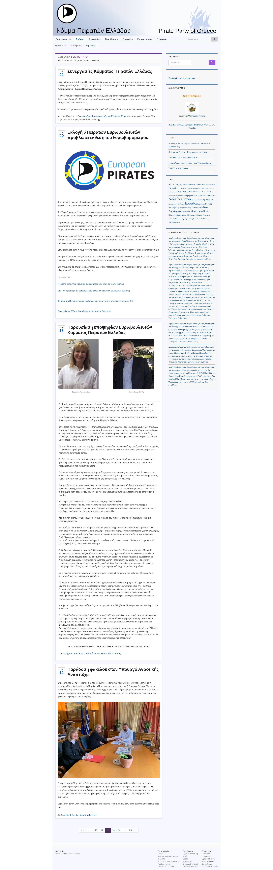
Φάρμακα (177, 222)
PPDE (184, 192)
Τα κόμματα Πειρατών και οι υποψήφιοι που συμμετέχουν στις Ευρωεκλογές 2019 (95, 301)
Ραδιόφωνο (206, 215)
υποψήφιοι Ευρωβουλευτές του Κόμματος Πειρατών (106, 116)
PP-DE (179, 192)
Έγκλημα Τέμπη (201, 192)
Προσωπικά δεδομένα (194, 215)
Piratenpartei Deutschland (196, 188)
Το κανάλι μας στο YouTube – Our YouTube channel (189, 163)
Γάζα (195, 195)
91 (102, 830)
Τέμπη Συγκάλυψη (194, 219)
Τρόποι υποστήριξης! (192, 96)
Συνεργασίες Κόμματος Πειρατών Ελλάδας (109, 71)
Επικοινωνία (144, 39)
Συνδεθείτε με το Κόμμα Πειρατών (182, 157)
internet (212, 184)
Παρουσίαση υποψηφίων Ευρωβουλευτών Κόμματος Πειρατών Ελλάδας (109, 329)
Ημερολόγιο (206, 856)
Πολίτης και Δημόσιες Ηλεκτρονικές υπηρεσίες (187, 152)
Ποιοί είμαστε (62, 39)
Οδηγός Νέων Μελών (210, 866)
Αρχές (185, 856)
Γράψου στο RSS (164, 864)
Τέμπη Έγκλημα (182, 219)
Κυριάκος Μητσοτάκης (183, 207)
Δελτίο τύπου (179, 199)
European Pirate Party (192, 184)
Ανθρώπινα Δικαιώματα (175, 195)
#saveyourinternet (88, 815)
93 (113, 830)
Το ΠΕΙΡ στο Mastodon (178, 168)
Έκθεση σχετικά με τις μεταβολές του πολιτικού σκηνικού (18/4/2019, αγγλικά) (94, 290)
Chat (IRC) (162, 859)
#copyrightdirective (70, 815)
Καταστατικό (188, 861)
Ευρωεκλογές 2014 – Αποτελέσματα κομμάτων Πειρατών (84, 311)
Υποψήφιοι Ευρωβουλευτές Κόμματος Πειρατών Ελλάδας (91, 653)
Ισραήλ (172, 207)
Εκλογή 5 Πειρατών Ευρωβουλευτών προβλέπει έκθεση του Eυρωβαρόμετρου (107, 134)
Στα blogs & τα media (190, 864)
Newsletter (173, 188)
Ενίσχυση (162, 39)
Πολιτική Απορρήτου (166, 866)
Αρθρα (79, 39)
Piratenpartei (183, 188)
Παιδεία (206, 211)
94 (119, 830)
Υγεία (171, 222)
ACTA (171, 184)
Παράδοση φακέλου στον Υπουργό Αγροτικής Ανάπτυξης (113, 671)
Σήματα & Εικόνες (208, 859)
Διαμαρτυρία (207, 199)
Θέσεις (185, 859)
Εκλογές (181, 204)
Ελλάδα (191, 203)
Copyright (179, 184)
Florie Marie (205, 184)
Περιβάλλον (181, 215)
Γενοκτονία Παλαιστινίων (206, 196)
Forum (160, 854)
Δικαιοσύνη (172, 204)
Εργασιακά (201, 204)
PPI (194, 192)
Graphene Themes (75, 854)
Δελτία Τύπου (207, 864)
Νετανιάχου (186, 211)
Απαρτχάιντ (188, 196)
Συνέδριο (172, 218)
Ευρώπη (208, 204)
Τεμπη (203, 219)
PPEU (189, 192)
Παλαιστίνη (172, 215)
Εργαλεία (94, 39)
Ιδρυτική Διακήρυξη (190, 854)
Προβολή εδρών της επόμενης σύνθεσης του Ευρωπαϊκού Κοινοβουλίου (91, 284)
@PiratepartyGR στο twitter (168, 856)
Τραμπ (208, 219)
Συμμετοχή (91, 45)
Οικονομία (197, 210)
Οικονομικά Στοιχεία (190, 866)
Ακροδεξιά (210, 192)
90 (96, 830)
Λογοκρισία (197, 207)
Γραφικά (127, 39)
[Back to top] (266, 863)
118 (130, 830)
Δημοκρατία (196, 200)
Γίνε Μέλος (111, 39)
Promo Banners (208, 861)
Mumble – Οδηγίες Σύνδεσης (169, 861)
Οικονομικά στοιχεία (196, 116)
